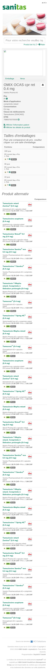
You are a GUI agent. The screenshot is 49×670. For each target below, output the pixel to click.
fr (44, 3)
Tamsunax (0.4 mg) (12, 301)
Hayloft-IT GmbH (39, 654)
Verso (22, 78)
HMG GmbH (22, 649)
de (43, 3)
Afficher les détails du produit (18, 127)
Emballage (9, 78)
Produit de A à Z (30, 45)
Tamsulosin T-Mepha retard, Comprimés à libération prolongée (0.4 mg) (15, 286)
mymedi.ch (32, 649)
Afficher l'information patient (17, 125)
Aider (42, 45)
